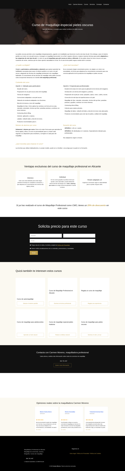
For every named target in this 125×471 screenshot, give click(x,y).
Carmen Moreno (77, 4)
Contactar (106, 4)
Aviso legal (73, 453)
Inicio (69, 4)
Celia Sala (93, 412)
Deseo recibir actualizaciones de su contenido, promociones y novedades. (52, 248)
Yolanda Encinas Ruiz (71, 412)
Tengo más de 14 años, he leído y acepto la (50, 245)
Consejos (99, 4)
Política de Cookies (95, 453)
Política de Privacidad (83, 453)
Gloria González (45, 412)
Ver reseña (38, 429)
